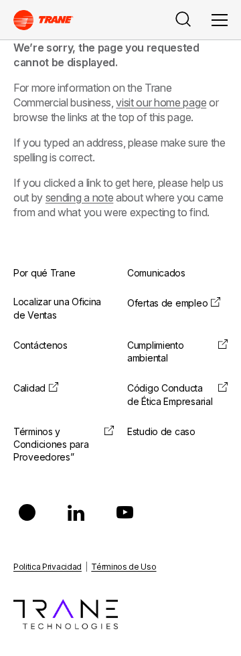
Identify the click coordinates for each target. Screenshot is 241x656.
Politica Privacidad (47, 567)
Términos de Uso (123, 567)
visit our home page (161, 102)
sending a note (80, 197)
